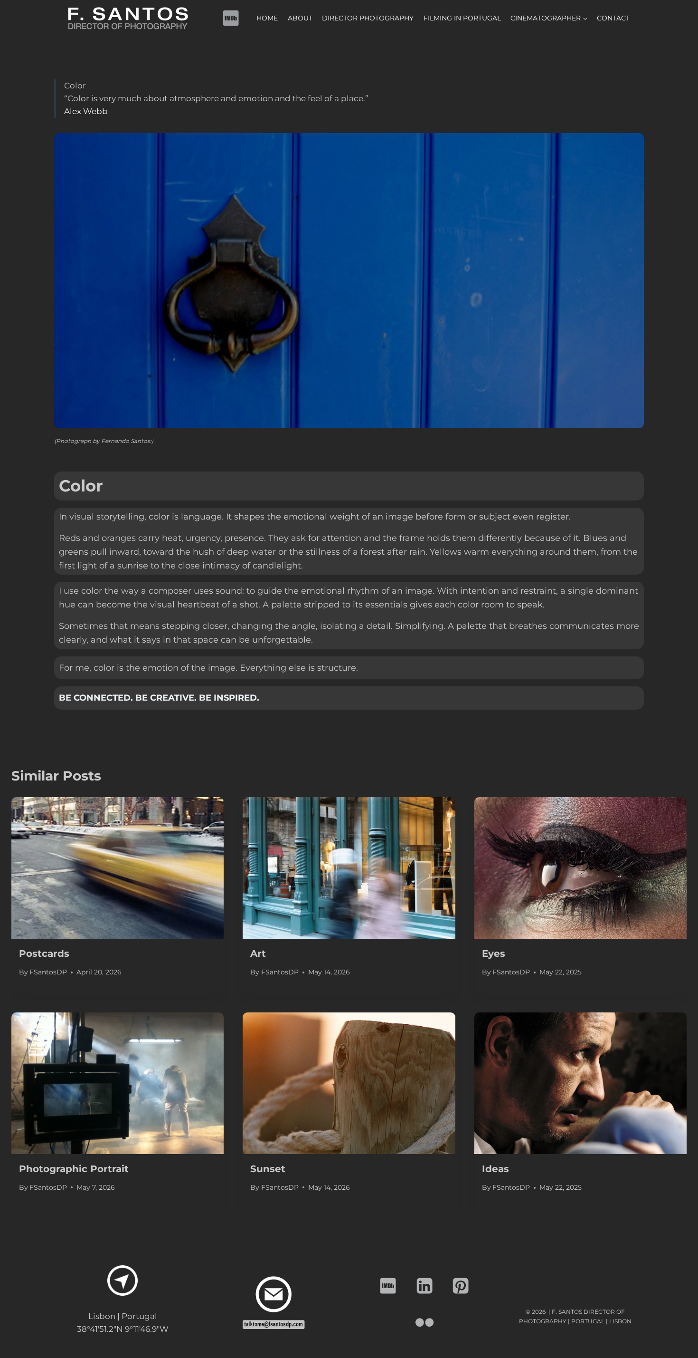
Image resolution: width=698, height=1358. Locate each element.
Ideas (495, 1169)
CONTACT (613, 18)
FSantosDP (48, 972)
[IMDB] (231, 18)
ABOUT (300, 18)
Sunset (267, 1169)
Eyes (493, 953)
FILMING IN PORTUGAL (462, 18)
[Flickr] (424, 1322)
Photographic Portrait (74, 1169)
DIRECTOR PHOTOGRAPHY (368, 18)
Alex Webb (86, 111)
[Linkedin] (424, 1286)
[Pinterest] (461, 1286)
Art (258, 953)
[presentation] (117, 868)
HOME (267, 18)
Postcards (44, 953)
